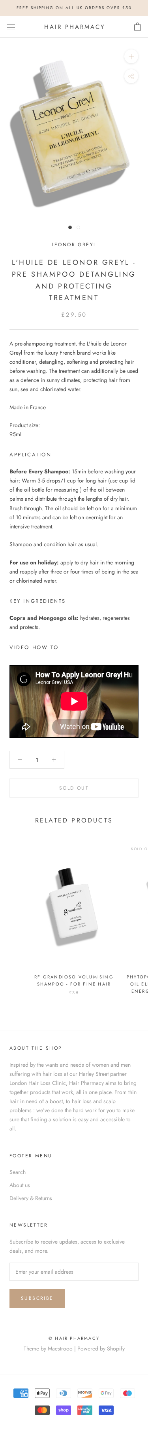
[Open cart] (137, 27)
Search (17, 1172)
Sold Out (74, 788)
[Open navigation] (11, 27)
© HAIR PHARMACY (74, 1338)
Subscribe (37, 1298)
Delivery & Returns (30, 1198)
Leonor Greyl (74, 244)
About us (19, 1185)
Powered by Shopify (101, 1348)
